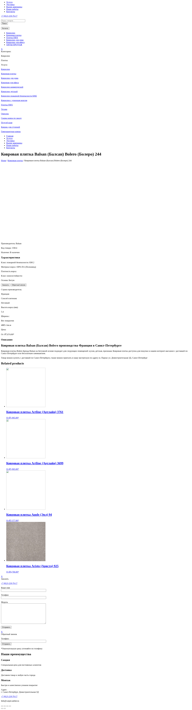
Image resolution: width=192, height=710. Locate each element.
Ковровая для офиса (10, 82)
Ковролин (10, 33)
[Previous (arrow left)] (2, 708)
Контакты (10, 11)
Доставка (10, 4)
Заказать (5, 285)
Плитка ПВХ (12, 37)
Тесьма (4, 109)
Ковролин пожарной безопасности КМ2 (19, 96)
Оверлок (5, 114)
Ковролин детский (9, 91)
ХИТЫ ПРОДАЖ (14, 45)
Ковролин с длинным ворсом (14, 100)
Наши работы (12, 9)
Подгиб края (6, 123)
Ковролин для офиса (15, 42)
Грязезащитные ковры (11, 131)
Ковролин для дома (15, 40)
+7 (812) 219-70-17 (9, 16)
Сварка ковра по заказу (11, 118)
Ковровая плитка (13, 35)
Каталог (5, 28)
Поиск (4, 23)
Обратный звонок (18, 285)
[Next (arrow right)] (5, 708)
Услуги (9, 2)
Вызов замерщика (14, 7)
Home (3, 160)
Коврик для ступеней (10, 127)
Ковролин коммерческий (12, 87)
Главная (9, 136)
